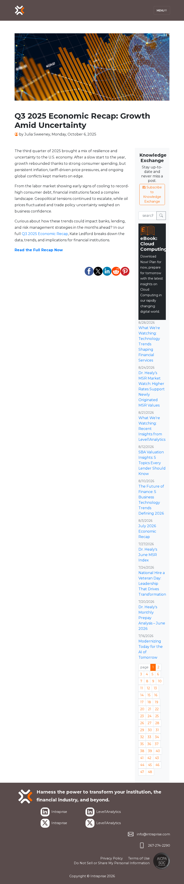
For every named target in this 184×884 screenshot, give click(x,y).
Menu (160, 10)
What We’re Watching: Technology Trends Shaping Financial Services (149, 344)
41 (142, 758)
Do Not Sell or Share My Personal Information (112, 863)
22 (157, 709)
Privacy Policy (111, 858)
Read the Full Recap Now (39, 250)
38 (142, 751)
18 (149, 702)
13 (155, 688)
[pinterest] (124, 271)
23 (142, 716)
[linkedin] (107, 271)
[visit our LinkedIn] (45, 811)
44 (142, 765)
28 (157, 723)
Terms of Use (139, 858)
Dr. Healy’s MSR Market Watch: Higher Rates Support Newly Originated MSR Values (151, 389)
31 (157, 730)
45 (150, 765)
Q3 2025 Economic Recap (45, 234)
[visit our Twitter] (45, 823)
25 (157, 716)
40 (158, 751)
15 (148, 695)
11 (141, 688)
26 (142, 723)
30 (150, 730)
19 (156, 702)
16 (155, 695)
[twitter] (98, 271)
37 (157, 744)
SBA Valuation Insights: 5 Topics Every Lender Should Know (152, 463)
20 (142, 709)
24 (149, 716)
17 (142, 702)
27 (149, 723)
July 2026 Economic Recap (147, 531)
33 (149, 737)
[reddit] (116, 271)
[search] (161, 215)
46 (157, 765)
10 (160, 681)
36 (149, 744)
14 (142, 695)
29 (142, 730)
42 (149, 758)
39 (150, 751)
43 (157, 758)
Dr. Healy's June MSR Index (147, 554)
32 (142, 737)
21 (149, 709)
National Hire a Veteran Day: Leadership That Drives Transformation (152, 584)
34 (157, 737)
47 (142, 772)
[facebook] (89, 271)
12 (148, 688)
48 (150, 772)
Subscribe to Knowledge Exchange (152, 194)
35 (142, 744)
